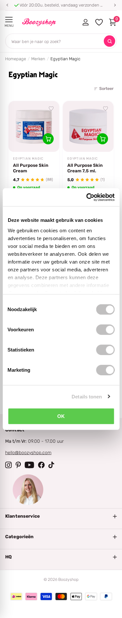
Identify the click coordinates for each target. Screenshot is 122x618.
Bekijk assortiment (9, 19)
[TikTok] (51, 465)
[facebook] (41, 465)
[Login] (85, 22)
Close (61, 516)
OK (61, 416)
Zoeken (109, 41)
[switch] (105, 329)
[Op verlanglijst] (51, 109)
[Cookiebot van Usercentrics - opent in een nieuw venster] (87, 197)
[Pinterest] (18, 465)
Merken (38, 58)
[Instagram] (8, 465)
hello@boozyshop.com (28, 452)
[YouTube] (29, 465)
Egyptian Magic (28, 159)
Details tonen (87, 396)
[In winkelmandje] (48, 138)
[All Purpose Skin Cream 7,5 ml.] (88, 126)
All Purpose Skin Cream (30, 168)
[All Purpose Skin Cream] (33, 126)
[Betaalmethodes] (16, 596)
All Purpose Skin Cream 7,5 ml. (85, 168)
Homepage (15, 58)
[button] (7, 5)
